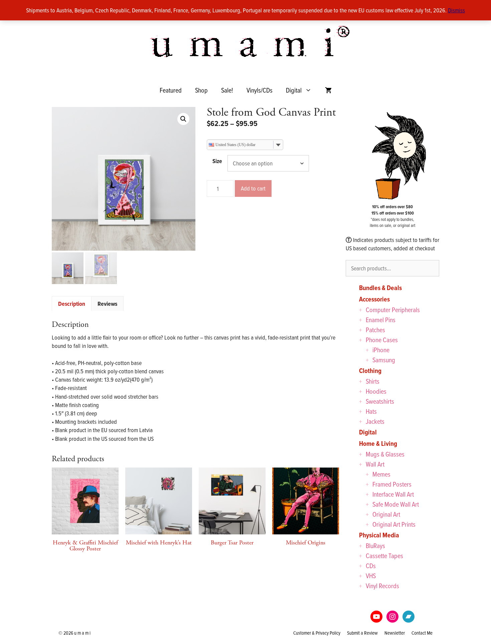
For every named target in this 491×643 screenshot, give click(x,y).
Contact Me (422, 632)
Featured (171, 90)
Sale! (227, 90)
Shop (201, 90)
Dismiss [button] (456, 10)
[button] (183, 119)
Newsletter (394, 632)
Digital (294, 90)
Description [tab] (71, 303)
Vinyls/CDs (260, 90)
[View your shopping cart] (328, 90)
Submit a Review (362, 632)
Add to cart (253, 188)
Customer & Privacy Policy (316, 632)
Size (217, 161)
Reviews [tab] (107, 303)
